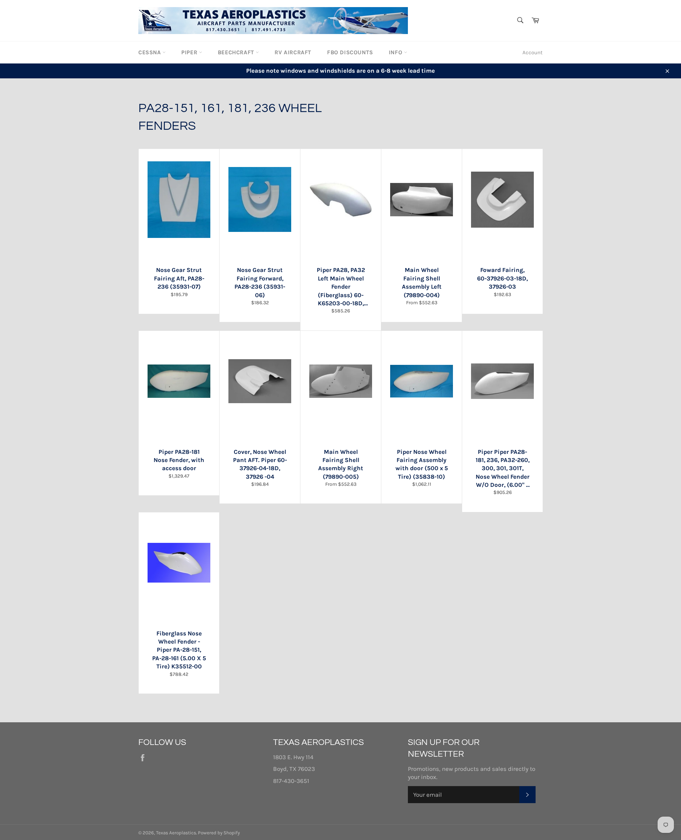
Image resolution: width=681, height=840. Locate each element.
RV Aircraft (293, 52)
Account (532, 52)
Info (396, 52)
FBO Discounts (350, 52)
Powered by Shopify (219, 832)
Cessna (150, 52)
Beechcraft (237, 52)
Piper (190, 52)
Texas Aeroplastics (176, 832)
